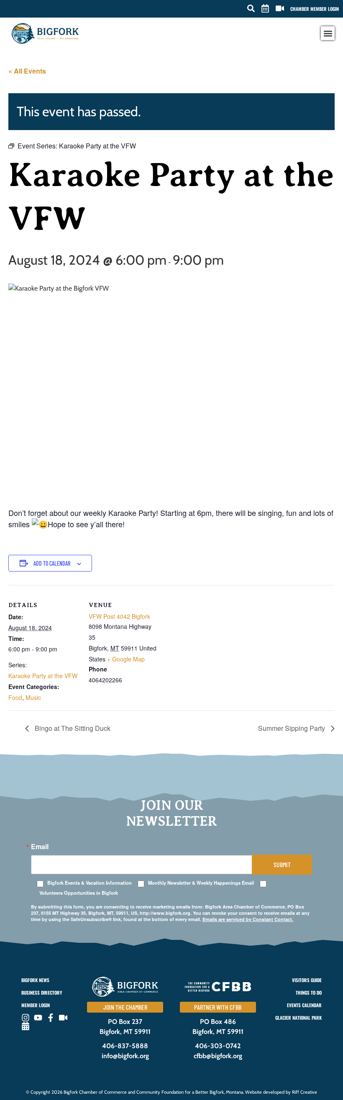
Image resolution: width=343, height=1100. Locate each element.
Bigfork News (35, 980)
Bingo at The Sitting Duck (71, 728)
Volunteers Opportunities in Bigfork (78, 893)
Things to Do (309, 992)
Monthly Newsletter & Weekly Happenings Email (201, 883)
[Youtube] (38, 1017)
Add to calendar (51, 563)
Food (15, 697)
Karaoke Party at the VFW (42, 675)
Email (40, 846)
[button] (251, 8)
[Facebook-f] (50, 1017)
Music (33, 697)
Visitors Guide (307, 980)
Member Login (35, 1005)
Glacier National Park (298, 1017)
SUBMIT (282, 864)
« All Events (27, 71)
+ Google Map (126, 659)
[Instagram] (25, 1017)
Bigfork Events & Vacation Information (89, 883)
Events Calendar (304, 1005)
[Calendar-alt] (25, 1026)
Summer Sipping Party (292, 728)
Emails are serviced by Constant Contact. (247, 919)
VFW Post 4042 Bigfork (119, 616)
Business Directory (41, 992)
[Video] (63, 1017)
